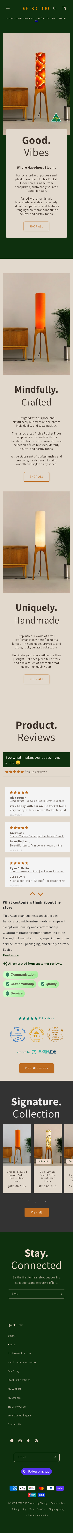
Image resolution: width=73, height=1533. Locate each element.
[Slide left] (28, 1201)
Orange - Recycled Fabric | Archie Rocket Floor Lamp (17, 1176)
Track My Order (17, 1406)
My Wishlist (14, 1389)
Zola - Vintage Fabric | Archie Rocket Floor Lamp (47, 1176)
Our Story (13, 1371)
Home (11, 1344)
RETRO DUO (21, 1503)
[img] (14, 772)
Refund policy (58, 1503)
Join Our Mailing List (20, 1415)
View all (36, 1212)
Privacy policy (19, 1509)
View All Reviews (36, 1068)
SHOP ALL (37, 226)
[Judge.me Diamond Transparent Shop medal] (18, 1034)
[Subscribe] (60, 1293)
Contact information (38, 1515)
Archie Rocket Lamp (20, 1353)
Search (12, 1335)
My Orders (14, 1398)
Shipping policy (57, 1509)
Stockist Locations (19, 1380)
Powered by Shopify (37, 1503)
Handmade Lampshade (22, 1362)
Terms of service (37, 1509)
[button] (8, 8)
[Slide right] (45, 1201)
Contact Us (14, 1424)
